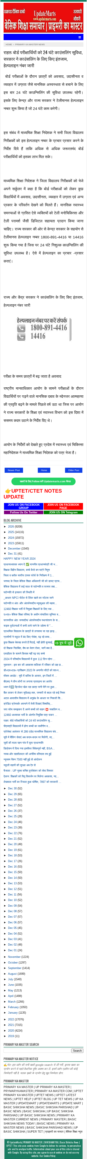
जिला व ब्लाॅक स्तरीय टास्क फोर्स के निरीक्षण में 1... (29, 575)
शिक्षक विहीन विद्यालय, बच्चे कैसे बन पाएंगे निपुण (27, 569)
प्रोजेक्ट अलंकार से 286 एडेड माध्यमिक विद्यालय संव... (31, 731)
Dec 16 (13, 866)
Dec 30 (13, 788)
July (11, 979)
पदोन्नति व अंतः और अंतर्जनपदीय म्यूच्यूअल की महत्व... (30, 603)
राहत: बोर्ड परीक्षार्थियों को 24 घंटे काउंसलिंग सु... (28, 720)
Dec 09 (13, 905)
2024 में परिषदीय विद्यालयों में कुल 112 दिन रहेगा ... (30, 659)
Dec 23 (13, 827)
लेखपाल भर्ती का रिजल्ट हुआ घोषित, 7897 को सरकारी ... (32, 781)
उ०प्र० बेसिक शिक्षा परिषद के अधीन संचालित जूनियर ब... (32, 614)
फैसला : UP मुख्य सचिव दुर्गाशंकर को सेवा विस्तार (28, 770)
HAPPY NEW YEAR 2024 (19, 558)
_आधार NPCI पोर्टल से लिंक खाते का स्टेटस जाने (28, 597)
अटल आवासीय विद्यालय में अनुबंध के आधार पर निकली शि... (33, 698)
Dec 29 (13, 794)
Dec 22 (13, 833)
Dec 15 (13, 872)
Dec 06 (13, 922)
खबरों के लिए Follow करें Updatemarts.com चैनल (45, 481)
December (14, 548)
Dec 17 (13, 861)
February (14, 1007)
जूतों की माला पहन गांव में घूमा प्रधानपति (23, 742)
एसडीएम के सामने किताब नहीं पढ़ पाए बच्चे (24, 653)
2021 (11, 1024)
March (12, 1001)
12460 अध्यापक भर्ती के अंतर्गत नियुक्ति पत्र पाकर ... (30, 714)
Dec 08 (13, 911)
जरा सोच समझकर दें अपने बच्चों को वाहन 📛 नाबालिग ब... (33, 709)
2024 (11, 537)
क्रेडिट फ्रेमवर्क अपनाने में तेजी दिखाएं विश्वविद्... (28, 703)
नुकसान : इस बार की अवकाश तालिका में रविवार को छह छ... (33, 664)
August (13, 973)
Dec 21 (13, 838)
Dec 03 (13, 939)
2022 (11, 1019)
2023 (11, 543)
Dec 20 (13, 844)
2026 (11, 526)
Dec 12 (13, 889)
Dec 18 (13, 855)
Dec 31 (13, 553)
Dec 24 (13, 822)
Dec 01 (13, 950)
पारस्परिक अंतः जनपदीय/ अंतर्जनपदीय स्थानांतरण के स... (32, 620)
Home (44, 470)
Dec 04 (13, 933)
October (13, 962)
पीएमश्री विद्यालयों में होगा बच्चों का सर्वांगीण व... (27, 726)
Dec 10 (13, 900)
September (15, 968)
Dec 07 (13, 916)
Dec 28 (13, 799)
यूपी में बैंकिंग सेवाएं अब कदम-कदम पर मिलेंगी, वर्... (29, 737)
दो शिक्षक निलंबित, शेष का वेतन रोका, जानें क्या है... (29, 648)
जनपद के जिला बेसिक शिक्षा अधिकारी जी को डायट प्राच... (33, 581)
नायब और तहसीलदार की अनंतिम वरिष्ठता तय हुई (27, 754)
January (13, 1012)
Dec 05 (13, 927)
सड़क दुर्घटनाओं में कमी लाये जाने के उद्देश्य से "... (28, 625)
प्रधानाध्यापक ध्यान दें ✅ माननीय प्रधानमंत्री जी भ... (31, 564)
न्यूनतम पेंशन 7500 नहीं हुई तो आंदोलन (23, 759)
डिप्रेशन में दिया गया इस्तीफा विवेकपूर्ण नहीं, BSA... (29, 748)
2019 (11, 1036)
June (11, 984)
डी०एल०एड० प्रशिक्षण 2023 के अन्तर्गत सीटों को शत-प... (32, 670)
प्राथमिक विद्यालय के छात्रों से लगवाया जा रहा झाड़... (30, 631)
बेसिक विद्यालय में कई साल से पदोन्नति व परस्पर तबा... (30, 586)
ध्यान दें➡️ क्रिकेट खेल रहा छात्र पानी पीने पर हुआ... (30, 687)
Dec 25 (13, 816)
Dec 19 (13, 849)
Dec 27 (13, 805)
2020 (11, 1030)
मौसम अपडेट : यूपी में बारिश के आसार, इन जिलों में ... (30, 675)
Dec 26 (13, 810)
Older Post (73, 470)
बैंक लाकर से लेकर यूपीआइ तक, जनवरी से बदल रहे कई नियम (34, 692)
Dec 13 (13, 883)
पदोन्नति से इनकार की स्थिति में (19, 592)
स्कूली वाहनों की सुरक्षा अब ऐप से (20, 765)
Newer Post (14, 470)
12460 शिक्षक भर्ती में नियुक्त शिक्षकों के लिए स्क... (29, 609)
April (11, 996)
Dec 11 (12, 894)
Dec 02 (13, 944)
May (11, 990)
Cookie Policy (49, 1156)
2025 (11, 532)
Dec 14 (13, 877)
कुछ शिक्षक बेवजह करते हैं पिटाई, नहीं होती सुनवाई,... (30, 642)
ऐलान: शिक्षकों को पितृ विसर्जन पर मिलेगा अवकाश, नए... (31, 776)
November (14, 956)
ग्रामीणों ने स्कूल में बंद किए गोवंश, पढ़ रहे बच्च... (28, 636)
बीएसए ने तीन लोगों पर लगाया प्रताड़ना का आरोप (28, 681)
